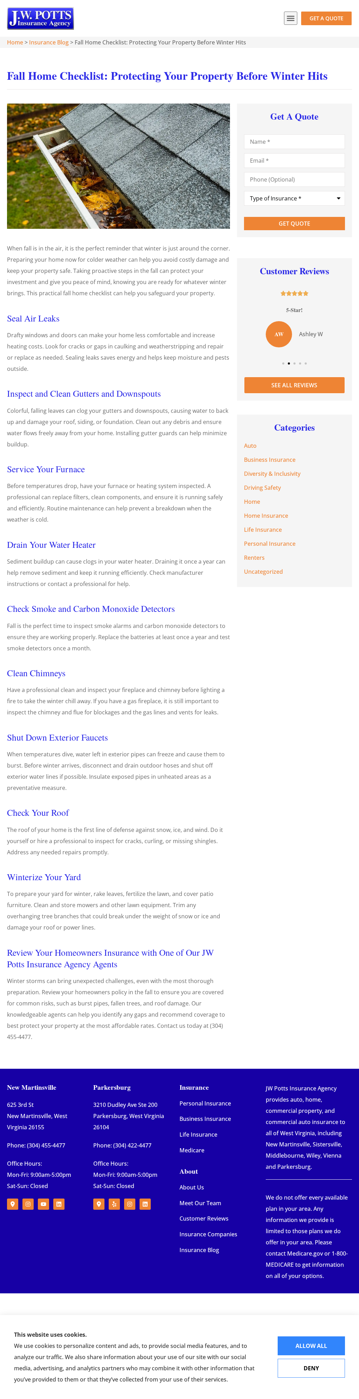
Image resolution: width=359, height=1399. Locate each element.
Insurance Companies (208, 1234)
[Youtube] (43, 1204)
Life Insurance (198, 1134)
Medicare (192, 1150)
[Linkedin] (59, 1204)
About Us (192, 1187)
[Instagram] (28, 1204)
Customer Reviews (204, 1218)
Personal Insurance (205, 1103)
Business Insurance (205, 1119)
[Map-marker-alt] (12, 1204)
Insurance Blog (49, 42)
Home (15, 42)
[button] (290, 18)
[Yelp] (114, 1204)
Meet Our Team (200, 1203)
